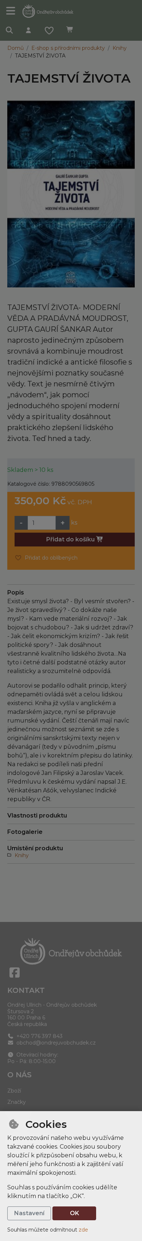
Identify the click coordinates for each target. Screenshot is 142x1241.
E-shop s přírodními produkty (68, 48)
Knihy (120, 48)
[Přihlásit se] (28, 31)
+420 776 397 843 (39, 1036)
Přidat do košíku (71, 539)
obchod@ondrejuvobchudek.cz (55, 1042)
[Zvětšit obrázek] (71, 194)
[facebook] (14, 973)
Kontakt (26, 990)
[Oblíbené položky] (49, 31)
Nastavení (29, 1213)
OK (74, 1213)
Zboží (14, 1090)
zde (83, 1229)
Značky (16, 1102)
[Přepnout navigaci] (11, 10)
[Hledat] (9, 31)
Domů (15, 48)
